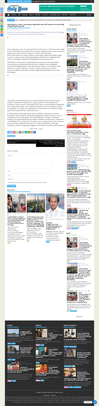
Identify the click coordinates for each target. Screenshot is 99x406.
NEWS (31, 15)
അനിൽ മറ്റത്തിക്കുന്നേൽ (26, 363)
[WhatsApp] (1, 29)
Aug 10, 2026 (52, 329)
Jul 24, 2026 (80, 349)
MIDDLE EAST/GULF (11, 135)
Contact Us (53, 395)
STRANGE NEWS (75, 228)
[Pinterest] (1, 14)
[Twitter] (1, 11)
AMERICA (69, 162)
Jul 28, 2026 (80, 329)
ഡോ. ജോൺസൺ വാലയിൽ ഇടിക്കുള (55, 219)
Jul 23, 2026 (52, 365)
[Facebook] (1, 9)
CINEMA (42, 345)
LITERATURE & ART (55, 15)
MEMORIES (73, 15)
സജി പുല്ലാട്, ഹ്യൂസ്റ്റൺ (84, 166)
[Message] (1, 17)
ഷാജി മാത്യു (82, 189)
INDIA (9, 242)
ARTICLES (73, 162)
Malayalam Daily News (75, 25)
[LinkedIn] (1, 26)
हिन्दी (19, 15)
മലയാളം (24, 15)
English (14, 15)
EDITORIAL (37, 15)
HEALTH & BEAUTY (72, 346)
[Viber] (1, 20)
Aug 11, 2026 (24, 362)
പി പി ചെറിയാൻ (53, 331)
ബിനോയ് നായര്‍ (19, 29)
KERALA (47, 241)
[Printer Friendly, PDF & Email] (36, 129)
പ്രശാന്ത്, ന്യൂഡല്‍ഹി (20, 213)
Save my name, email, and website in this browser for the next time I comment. (27, 182)
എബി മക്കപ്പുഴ (81, 370)
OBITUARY (65, 15)
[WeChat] (1, 23)
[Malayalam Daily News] (8, 15)
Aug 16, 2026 (24, 329)
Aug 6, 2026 (51, 347)
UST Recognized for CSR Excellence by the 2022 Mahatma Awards (21, 141)
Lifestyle (45, 15)
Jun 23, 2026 (80, 368)
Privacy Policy (46, 395)
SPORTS (13, 343)
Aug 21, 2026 (49, 217)
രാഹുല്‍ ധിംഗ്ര (81, 331)
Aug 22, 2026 (11, 213)
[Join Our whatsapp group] (95, 402)
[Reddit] (1, 32)
